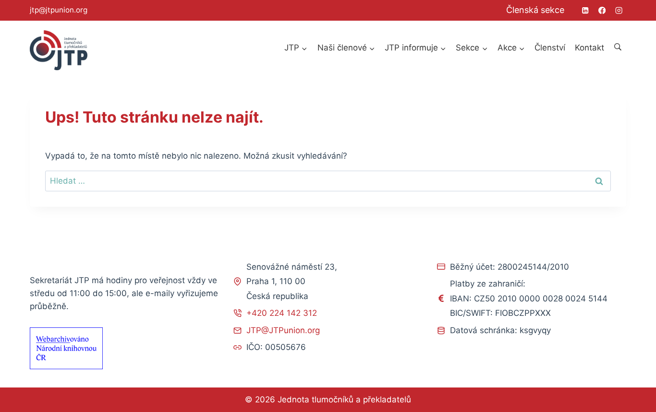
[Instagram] (618, 10)
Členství (550, 47)
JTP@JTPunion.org (283, 330)
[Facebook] (602, 10)
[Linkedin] (585, 10)
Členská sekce (535, 10)
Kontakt (589, 47)
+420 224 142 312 (281, 313)
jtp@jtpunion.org (58, 9)
